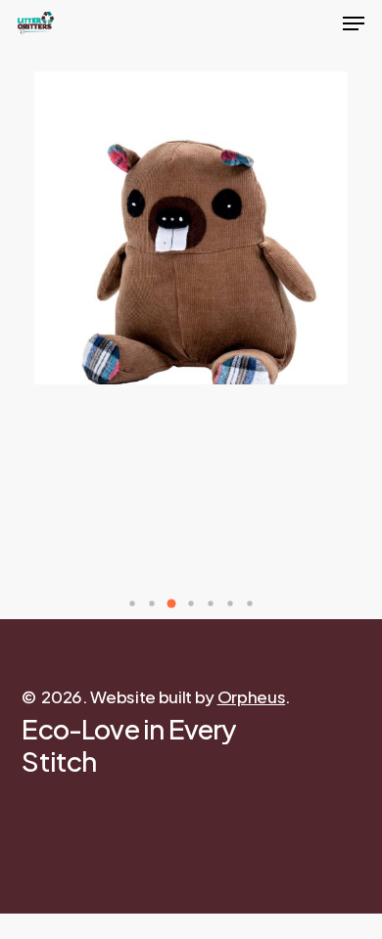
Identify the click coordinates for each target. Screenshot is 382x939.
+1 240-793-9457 (85, 922)
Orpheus (251, 696)
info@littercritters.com (105, 895)
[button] (132, 603)
